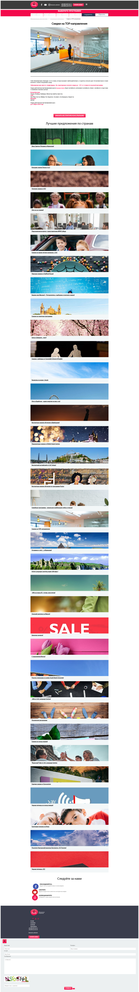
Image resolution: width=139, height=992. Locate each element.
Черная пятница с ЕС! (38, 869)
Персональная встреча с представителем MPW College (49, 231)
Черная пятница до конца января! (42, 805)
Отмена (68, 988)
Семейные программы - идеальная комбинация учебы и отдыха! (52, 508)
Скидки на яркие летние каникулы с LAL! (44, 252)
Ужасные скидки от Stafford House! (42, 274)
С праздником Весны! (38, 656)
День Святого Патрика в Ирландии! (43, 146)
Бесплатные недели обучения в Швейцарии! (46, 423)
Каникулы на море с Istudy (40, 380)
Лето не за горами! (38, 210)
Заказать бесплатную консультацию (69, 115)
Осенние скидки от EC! (39, 189)
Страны (32, 923)
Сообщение (7, 956)
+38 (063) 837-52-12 (66, 4)
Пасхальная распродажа (39, 720)
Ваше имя (7, 945)
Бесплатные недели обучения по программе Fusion (48, 486)
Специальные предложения (57, 19)
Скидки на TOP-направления (41, 529)
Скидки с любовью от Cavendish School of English (47, 359)
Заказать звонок (55, 4)
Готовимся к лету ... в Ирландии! (42, 550)
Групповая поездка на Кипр (40, 826)
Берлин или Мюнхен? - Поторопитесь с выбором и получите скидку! (53, 295)
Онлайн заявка (78, 4)
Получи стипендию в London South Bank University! (48, 678)
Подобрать (88, 14)
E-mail (6, 951)
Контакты (33, 926)
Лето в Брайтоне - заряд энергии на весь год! (46, 401)
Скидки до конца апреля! (40, 741)
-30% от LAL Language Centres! (41, 699)
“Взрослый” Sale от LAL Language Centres (44, 763)
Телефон (72, 945)
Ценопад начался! (37, 635)
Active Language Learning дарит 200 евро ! (45, 571)
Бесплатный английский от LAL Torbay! (44, 465)
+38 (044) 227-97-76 (66, 5)
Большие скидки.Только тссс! (41, 167)
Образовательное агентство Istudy (39, 19)
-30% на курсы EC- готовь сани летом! (43, 593)
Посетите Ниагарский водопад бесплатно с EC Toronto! (49, 848)
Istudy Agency (51, 85)
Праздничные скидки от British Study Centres (46, 444)
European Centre (60, 88)
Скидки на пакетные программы (42, 316)
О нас (32, 921)
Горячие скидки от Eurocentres (41, 784)
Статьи (32, 924)
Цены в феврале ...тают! (39, 338)
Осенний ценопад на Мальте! (41, 614)
